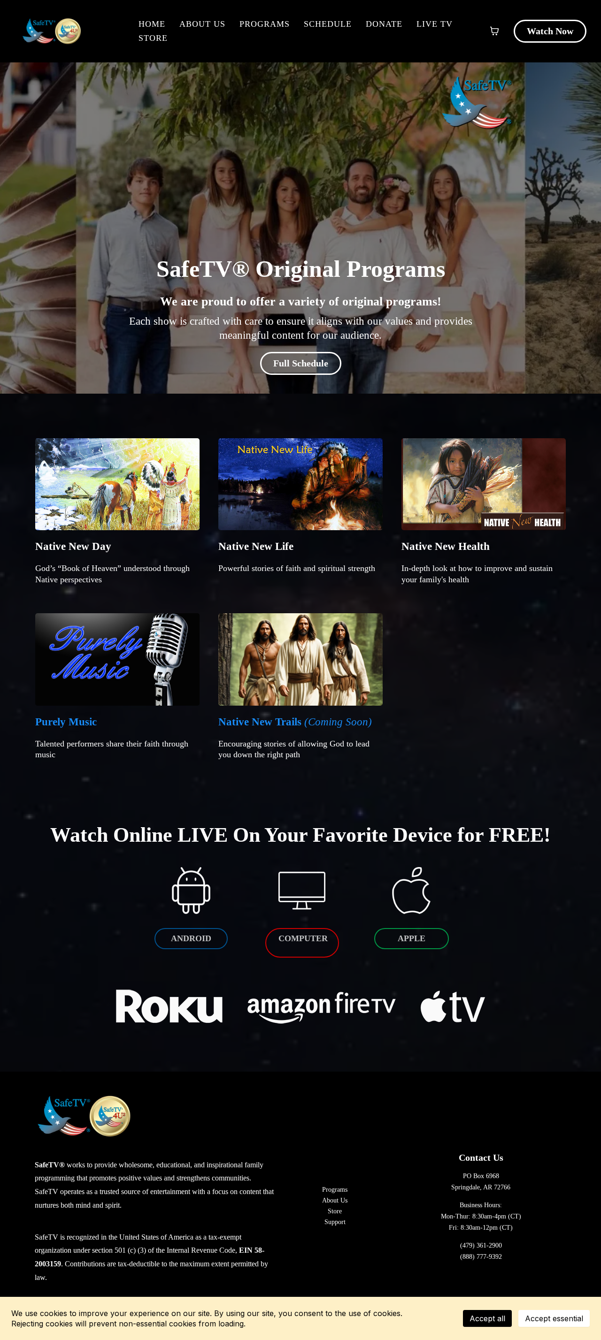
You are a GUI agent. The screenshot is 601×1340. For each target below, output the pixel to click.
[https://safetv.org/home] (51, 31)
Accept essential (554, 1318)
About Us (202, 24)
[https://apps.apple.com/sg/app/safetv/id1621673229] (411, 890)
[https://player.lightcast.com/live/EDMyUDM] (301, 889)
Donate (384, 24)
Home (152, 24)
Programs (264, 24)
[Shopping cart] (494, 31)
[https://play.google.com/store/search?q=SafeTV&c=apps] (191, 890)
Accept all (487, 1318)
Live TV (434, 24)
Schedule (328, 24)
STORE (153, 38)
